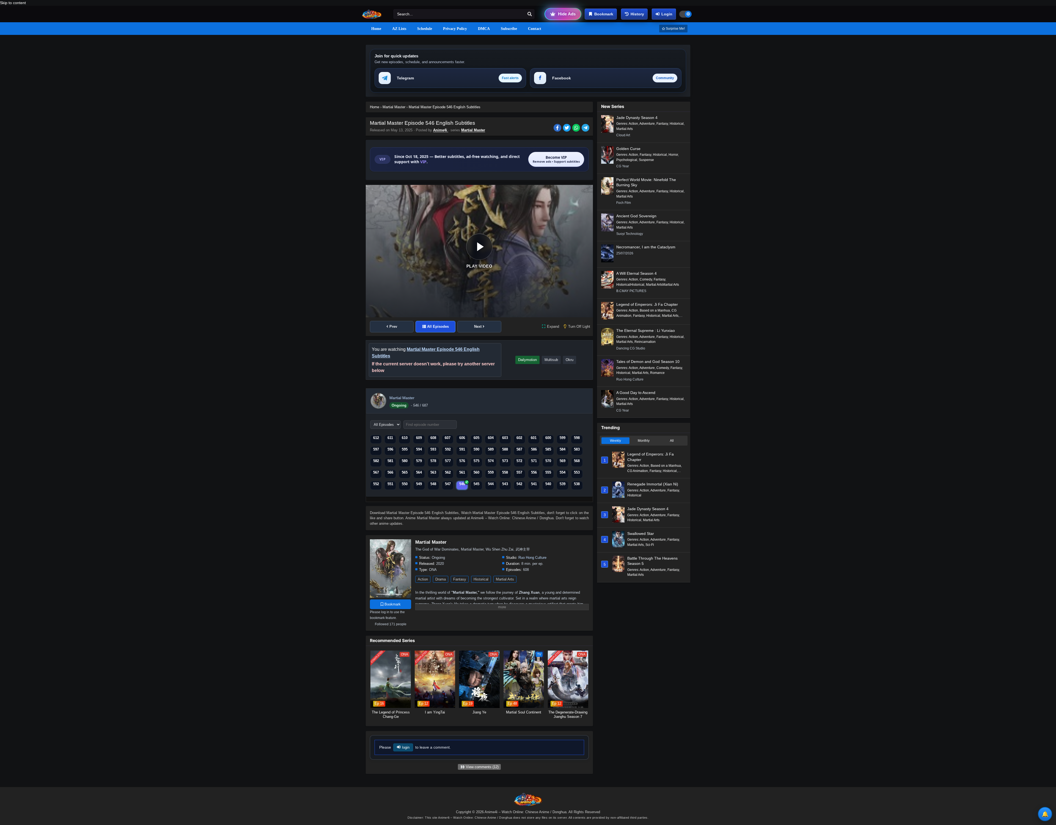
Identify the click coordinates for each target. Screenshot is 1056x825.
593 (433, 449)
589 (491, 449)
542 (519, 484)
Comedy (646, 279)
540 (548, 484)
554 (562, 472)
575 (476, 461)
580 (405, 461)
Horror (673, 155)
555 (548, 472)
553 (577, 472)
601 (534, 438)
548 (433, 484)
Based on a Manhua (655, 310)
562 (448, 472)
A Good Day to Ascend (635, 392)
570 (548, 461)
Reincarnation (645, 342)
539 (562, 484)
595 (405, 449)
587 (519, 449)
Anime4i (440, 130)
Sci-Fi (649, 545)
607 (447, 438)
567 (376, 472)
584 (562, 449)
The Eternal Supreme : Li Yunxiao (645, 330)
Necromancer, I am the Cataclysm (645, 247)
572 (519, 461)
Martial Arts (505, 579)
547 (448, 484)
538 (577, 484)
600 (548, 438)
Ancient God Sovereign (636, 216)
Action (423, 579)
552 (376, 484)
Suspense (646, 160)
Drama (440, 579)
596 (390, 449)
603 (505, 438)
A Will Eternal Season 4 (636, 273)
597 (376, 449)
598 (577, 438)
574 (491, 461)
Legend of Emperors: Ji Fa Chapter (647, 304)
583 (577, 449)
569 (562, 461)
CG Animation (637, 471)
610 (405, 438)
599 (562, 438)
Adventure (647, 124)
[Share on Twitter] (567, 128)
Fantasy (459, 579)
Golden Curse (628, 148)
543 (505, 484)
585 (548, 449)
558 (505, 472)
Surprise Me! (675, 28)
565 (405, 472)
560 (476, 472)
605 (476, 438)
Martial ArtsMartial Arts (662, 285)
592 (448, 449)
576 (462, 461)
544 (491, 484)
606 (462, 438)
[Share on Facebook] (558, 128)
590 (476, 449)
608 (433, 438)
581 (390, 461)
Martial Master (473, 130)
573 (505, 461)
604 (491, 438)
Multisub (551, 360)
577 (448, 461)
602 (519, 438)
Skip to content (13, 3)
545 (476, 484)
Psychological (626, 160)
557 (519, 472)
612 (376, 438)
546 (462, 484)
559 (491, 472)
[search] (530, 14)
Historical (481, 579)
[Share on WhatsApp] (577, 128)
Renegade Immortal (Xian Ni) (652, 484)
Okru (569, 360)
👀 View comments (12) (479, 767)
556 (534, 472)
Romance (657, 373)
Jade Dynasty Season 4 (637, 117)
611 (390, 438)
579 (419, 461)
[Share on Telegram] (586, 128)
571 (534, 461)
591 (462, 449)
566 (390, 472)
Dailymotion (527, 360)
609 (419, 438)
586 (534, 449)
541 (534, 484)
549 (419, 484)
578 (433, 461)
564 (419, 472)
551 (390, 484)
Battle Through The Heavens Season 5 (652, 561)
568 (577, 461)
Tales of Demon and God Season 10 (648, 361)
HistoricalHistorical (630, 285)
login (405, 747)
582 (376, 461)
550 (405, 484)
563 (433, 472)
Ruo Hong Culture (532, 557)
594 (419, 449)
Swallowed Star (640, 533)
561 (462, 472)
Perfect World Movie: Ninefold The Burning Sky (646, 182)
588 (505, 449)
